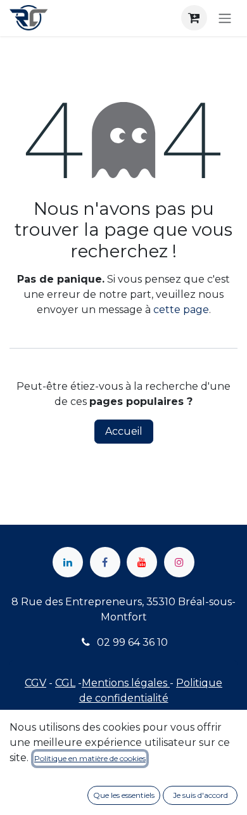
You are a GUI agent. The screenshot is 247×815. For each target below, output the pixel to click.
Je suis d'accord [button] (200, 795)
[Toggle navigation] (225, 18)
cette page (181, 310)
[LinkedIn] (68, 562)
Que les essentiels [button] (124, 795)
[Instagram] (179, 562)
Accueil (123, 431)
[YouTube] (142, 562)
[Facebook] (105, 562)
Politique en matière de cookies (90, 758)
